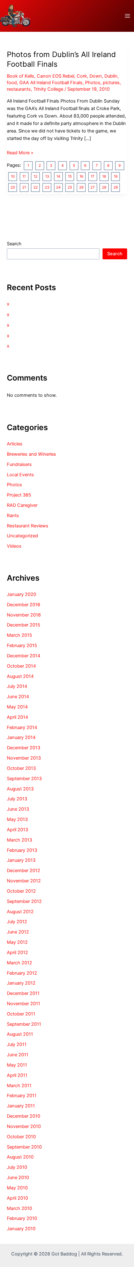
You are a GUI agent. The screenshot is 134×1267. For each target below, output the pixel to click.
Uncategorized (22, 536)
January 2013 (21, 860)
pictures (111, 82)
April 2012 (17, 952)
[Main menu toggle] (127, 15)
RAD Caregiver (22, 505)
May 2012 (17, 942)
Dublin (110, 76)
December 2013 (23, 748)
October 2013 (21, 768)
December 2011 (23, 993)
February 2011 (21, 1095)
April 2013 (17, 830)
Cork (82, 76)
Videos (14, 546)
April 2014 (17, 717)
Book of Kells (20, 76)
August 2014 (20, 676)
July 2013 (17, 799)
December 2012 (23, 870)
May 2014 (17, 707)
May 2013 (17, 819)
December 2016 (23, 604)
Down (95, 76)
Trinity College (48, 89)
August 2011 (20, 1034)
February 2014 (22, 727)
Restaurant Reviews (27, 526)
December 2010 (23, 1116)
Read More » (20, 153)
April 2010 (17, 1198)
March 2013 (19, 840)
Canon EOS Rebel (55, 76)
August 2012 (20, 911)
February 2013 (22, 850)
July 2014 (17, 686)
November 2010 (24, 1126)
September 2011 (24, 1024)
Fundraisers (19, 464)
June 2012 (18, 932)
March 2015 (19, 635)
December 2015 (23, 625)
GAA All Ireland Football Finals (51, 82)
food (12, 82)
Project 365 (19, 495)
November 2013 (24, 758)
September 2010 (24, 1147)
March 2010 (19, 1208)
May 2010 (17, 1188)
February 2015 (22, 645)
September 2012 (24, 901)
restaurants (19, 89)
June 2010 (18, 1177)
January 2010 (21, 1228)
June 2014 (18, 696)
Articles (14, 444)
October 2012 (21, 891)
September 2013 (24, 778)
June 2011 (17, 1055)
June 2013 (18, 809)
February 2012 (22, 973)
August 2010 (20, 1157)
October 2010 (21, 1137)
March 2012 (19, 963)
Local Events (20, 475)
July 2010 (17, 1167)
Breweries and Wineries (31, 454)
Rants (13, 515)
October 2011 (21, 1014)
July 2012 (17, 921)
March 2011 (19, 1085)
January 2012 (21, 983)
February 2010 (22, 1218)
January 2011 (21, 1106)
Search (14, 244)
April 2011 (17, 1075)
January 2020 (21, 594)
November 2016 (24, 615)
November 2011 (23, 1003)
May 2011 (17, 1065)
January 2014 (21, 737)
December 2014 (23, 656)
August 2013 (20, 789)
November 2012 (24, 881)
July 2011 (16, 1044)
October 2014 (21, 666)
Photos (92, 82)
